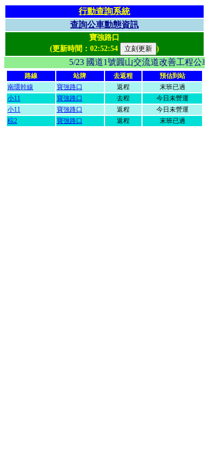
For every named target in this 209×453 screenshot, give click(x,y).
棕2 (12, 121)
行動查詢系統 (104, 11)
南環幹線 (20, 87)
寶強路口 (70, 87)
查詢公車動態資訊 (104, 24)
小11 (14, 98)
